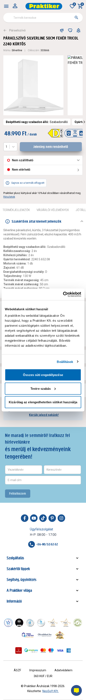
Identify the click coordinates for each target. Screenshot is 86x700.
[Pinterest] (52, 518)
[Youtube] (34, 518)
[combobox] (43, 17)
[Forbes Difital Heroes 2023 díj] (19, 622)
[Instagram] (61, 518)
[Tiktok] (43, 518)
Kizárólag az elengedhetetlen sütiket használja (43, 402)
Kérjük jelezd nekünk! (44, 415)
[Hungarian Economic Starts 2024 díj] (8, 622)
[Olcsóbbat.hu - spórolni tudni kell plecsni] (45, 635)
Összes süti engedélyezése (43, 375)
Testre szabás (40, 388)
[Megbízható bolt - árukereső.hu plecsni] (77, 622)
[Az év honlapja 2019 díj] (41, 622)
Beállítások (65, 361)
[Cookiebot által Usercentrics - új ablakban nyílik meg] (63, 294)
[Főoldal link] (43, 6)
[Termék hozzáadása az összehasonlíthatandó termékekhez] (62, 30)
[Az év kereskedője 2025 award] (60, 635)
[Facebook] (24, 518)
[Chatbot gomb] (76, 690)
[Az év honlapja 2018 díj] (30, 622)
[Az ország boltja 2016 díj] (53, 622)
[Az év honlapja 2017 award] (66, 622)
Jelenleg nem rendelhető (50, 146)
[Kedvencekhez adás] (70, 30)
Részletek (9, 196)
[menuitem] (6, 6)
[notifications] (78, 30)
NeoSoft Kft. (50, 691)
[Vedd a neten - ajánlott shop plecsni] (27, 635)
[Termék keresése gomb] (76, 17)
